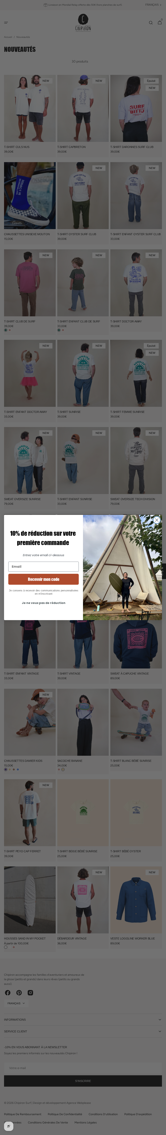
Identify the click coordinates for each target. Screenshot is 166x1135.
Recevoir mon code (43, 579)
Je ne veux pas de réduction (43, 603)
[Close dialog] (156, 520)
